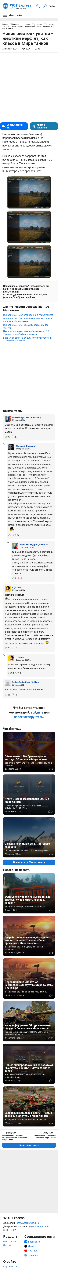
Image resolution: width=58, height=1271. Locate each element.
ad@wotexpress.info (38, 1226)
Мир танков (10, 1241)
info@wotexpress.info (27, 1223)
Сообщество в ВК (15, 126)
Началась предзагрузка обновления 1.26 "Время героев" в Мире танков (26, 333)
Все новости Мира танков (29, 862)
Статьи (7, 1245)
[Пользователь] (8, 419)
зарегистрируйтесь (28, 717)
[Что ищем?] (38, 6)
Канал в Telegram (42, 126)
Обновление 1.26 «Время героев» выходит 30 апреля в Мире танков (28, 320)
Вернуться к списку (29, 1145)
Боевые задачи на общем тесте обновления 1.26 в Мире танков (27, 339)
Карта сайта (10, 1266)
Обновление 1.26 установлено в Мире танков (28, 315)
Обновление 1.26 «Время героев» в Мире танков (25, 326)
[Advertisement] (29, 1181)
